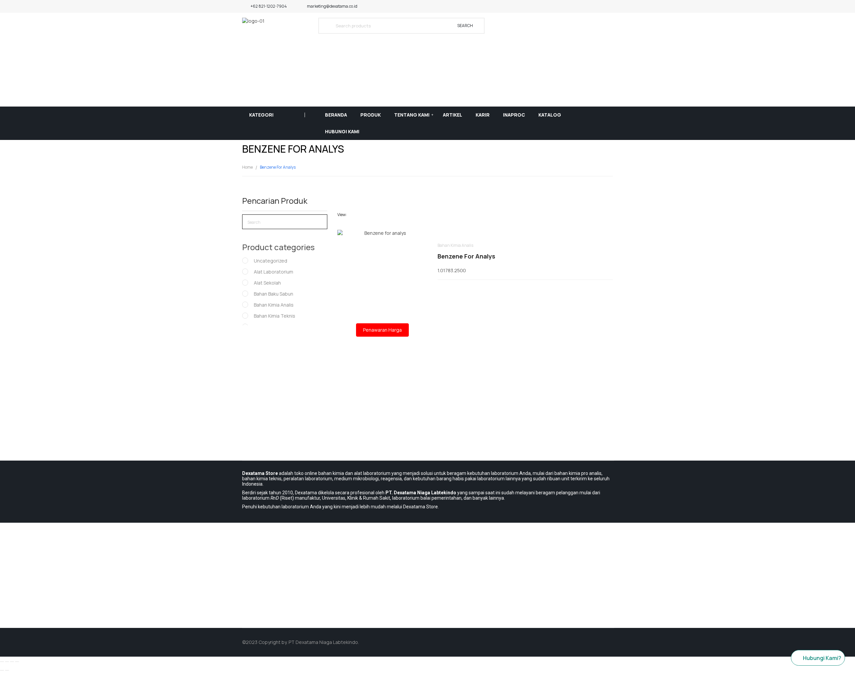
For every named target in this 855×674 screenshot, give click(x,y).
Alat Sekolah (267, 283)
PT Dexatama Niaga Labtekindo (323, 642)
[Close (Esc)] (2, 661)
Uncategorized (270, 261)
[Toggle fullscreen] (12, 661)
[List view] (363, 215)
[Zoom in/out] (17, 661)
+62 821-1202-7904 (268, 6)
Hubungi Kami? (822, 658)
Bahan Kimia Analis (274, 305)
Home (247, 167)
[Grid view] (353, 215)
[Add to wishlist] (382, 263)
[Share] (7, 661)
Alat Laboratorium (273, 272)
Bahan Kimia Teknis (274, 316)
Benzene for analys (466, 256)
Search (465, 25)
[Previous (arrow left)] (2, 670)
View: (342, 214)
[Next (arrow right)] (7, 670)
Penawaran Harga (382, 330)
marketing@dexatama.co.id (332, 6)
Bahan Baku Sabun (273, 294)
